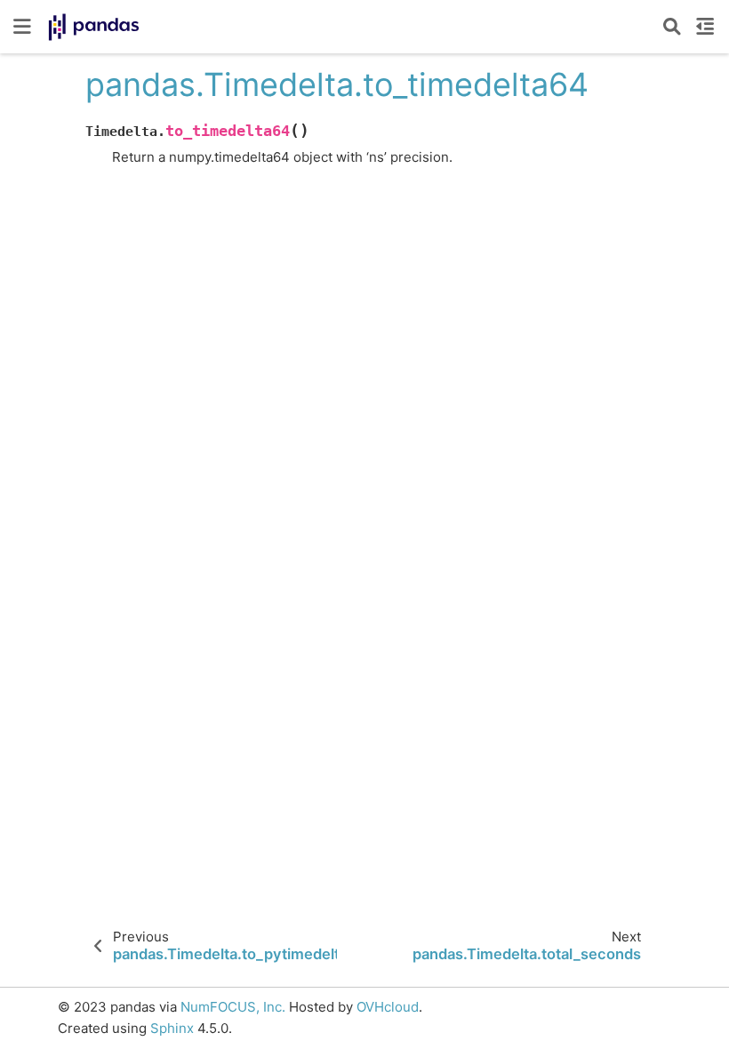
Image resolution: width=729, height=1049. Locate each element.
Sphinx (172, 1028)
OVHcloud (387, 1006)
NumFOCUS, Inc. (232, 1006)
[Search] (672, 26)
